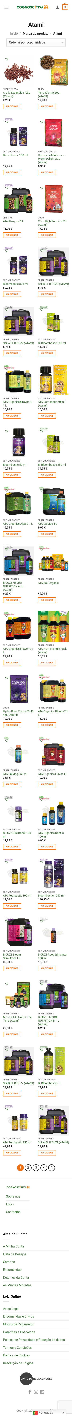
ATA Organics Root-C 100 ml (51, 834)
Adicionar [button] (12, 106)
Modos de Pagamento (18, 1324)
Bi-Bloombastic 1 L (49, 1083)
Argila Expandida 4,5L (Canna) (16, 94)
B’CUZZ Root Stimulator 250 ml (52, 956)
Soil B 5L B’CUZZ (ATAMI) (18, 1083)
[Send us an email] (42, 1392)
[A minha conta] (58, 7)
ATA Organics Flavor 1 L (52, 774)
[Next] (51, 1167)
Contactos (13, 1212)
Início (14, 33)
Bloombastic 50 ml (14, 464)
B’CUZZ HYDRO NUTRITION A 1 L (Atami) (13, 586)
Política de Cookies (16, 1355)
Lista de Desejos (14, 1254)
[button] (6, 7)
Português (45, 1412)
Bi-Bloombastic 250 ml (52, 464)
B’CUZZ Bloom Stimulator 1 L (12, 956)
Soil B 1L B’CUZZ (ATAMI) (53, 283)
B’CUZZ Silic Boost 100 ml (17, 834)
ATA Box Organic (48, 582)
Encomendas (12, 1270)
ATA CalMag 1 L (47, 523)
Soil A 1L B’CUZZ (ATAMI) (18, 343)
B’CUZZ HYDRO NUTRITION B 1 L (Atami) (48, 1021)
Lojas (10, 1204)
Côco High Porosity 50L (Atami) (52, 223)
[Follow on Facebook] (30, 1392)
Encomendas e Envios (18, 1316)
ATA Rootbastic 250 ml (17, 1142)
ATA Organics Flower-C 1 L (18, 650)
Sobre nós (13, 1196)
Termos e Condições (17, 1348)
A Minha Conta (13, 1246)
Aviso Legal (11, 1309)
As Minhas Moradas (17, 1285)
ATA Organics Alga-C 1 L (18, 523)
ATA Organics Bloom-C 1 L (53, 713)
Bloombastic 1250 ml (51, 895)
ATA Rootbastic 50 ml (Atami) (51, 403)
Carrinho (9, 1262)
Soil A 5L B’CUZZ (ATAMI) (53, 1142)
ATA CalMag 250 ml (15, 774)
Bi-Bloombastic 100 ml (52, 343)
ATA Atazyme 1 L (13, 221)
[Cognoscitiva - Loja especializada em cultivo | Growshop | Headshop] (32, 7)
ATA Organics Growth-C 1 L (17, 403)
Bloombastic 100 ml (15, 155)
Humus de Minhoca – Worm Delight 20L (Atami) (51, 159)
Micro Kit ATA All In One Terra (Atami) (17, 1019)
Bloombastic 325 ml (15, 283)
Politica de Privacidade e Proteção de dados (34, 1340)
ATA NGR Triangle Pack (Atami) (52, 650)
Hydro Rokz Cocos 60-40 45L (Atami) (18, 713)
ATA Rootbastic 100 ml (17, 895)
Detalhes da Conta (16, 1277)
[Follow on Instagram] (36, 1392)
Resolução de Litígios (18, 1363)
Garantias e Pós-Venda (19, 1332)
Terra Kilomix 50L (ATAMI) (48, 94)
